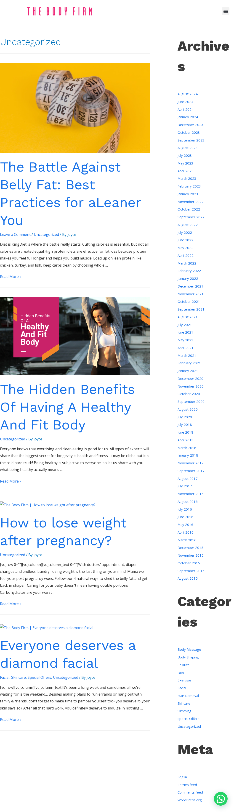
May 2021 (185, 340)
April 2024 (186, 109)
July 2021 (185, 324)
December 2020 (190, 378)
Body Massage (189, 649)
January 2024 (188, 117)
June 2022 (185, 240)
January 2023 (188, 194)
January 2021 (188, 370)
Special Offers (39, 677)
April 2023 (186, 171)
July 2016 (185, 509)
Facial (4, 677)
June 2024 (185, 101)
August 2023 (188, 147)
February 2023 (189, 186)
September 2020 (191, 401)
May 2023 (185, 163)
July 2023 (185, 155)
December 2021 (190, 286)
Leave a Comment (15, 234)
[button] (225, 11)
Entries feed (187, 784)
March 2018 (187, 447)
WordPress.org (190, 800)
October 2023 (189, 132)
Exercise (184, 680)
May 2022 (185, 247)
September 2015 (191, 570)
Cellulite (184, 665)
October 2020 (189, 393)
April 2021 (186, 347)
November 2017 (191, 463)
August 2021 (188, 317)
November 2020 (191, 386)
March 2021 (187, 355)
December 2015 (190, 547)
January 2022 (188, 278)
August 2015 (188, 578)
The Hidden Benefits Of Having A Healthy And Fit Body (67, 407)
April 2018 (186, 440)
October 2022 (189, 209)
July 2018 (185, 424)
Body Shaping (188, 657)
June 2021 (185, 332)
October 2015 (189, 563)
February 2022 (189, 270)
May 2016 (185, 524)
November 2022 (191, 201)
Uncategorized (46, 234)
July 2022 (185, 232)
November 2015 (191, 555)
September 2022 (191, 217)
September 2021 (191, 309)
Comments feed (190, 792)
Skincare (18, 677)
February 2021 (189, 363)
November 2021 (191, 294)
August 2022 (188, 224)
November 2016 (191, 493)
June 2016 (185, 516)
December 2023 (190, 124)
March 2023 (187, 178)
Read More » (10, 276)
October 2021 (189, 301)
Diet (181, 672)
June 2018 (185, 432)
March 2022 (187, 263)
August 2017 (188, 478)
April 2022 (186, 255)
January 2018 (188, 455)
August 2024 (188, 94)
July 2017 (185, 486)
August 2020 (188, 409)
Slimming (184, 711)
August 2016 (188, 501)
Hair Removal (188, 695)
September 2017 (191, 470)
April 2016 (186, 532)
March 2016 (187, 540)
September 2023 (191, 140)
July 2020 (185, 417)
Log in (182, 777)
